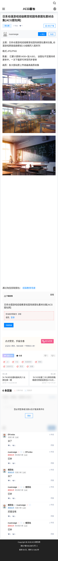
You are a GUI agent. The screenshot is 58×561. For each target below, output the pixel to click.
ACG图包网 (35, 542)
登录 (13, 317)
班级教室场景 (29, 288)
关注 (43, 34)
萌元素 (7, 26)
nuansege (12, 452)
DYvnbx (11, 434)
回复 (52, 445)
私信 (52, 34)
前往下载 (51, 26)
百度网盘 (9, 325)
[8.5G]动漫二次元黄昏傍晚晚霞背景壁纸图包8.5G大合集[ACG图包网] (44, 380)
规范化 (10, 470)
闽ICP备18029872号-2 (29, 546)
